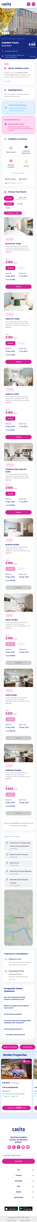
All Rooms (9, 204)
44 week (10, 268)
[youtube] (28, 1147)
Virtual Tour (27, 1047)
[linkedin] (23, 1147)
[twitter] (18, 1147)
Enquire (18, 287)
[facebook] (9, 1147)
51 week (21, 268)
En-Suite (20, 204)
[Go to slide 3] (17, 33)
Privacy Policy (25, 1220)
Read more (8, 252)
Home (3, 39)
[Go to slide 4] (19, 33)
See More (12, 979)
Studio (8, 208)
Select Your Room (10, 1047)
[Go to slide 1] (14, 33)
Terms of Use (11, 1220)
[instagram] (14, 1147)
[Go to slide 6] (22, 33)
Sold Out (18, 587)
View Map (32, 56)
